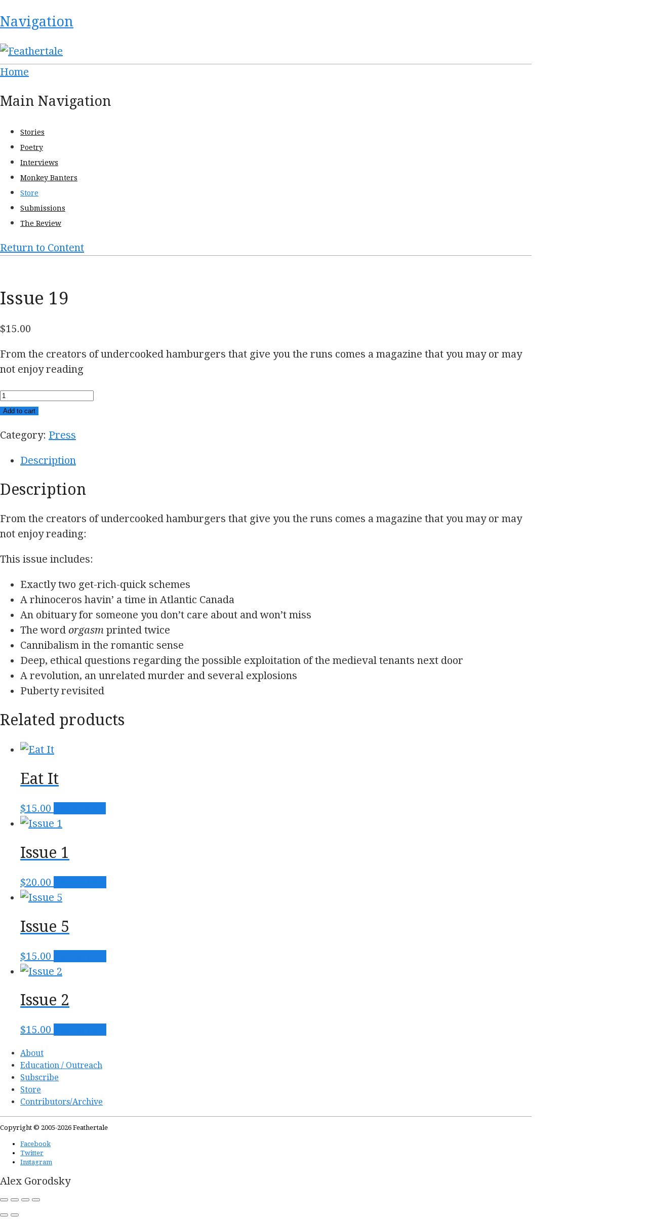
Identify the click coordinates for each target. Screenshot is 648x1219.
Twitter (32, 1153)
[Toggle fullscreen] (15, 1199)
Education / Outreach (61, 1065)
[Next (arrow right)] (15, 1214)
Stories (32, 132)
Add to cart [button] (80, 882)
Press (62, 435)
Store (29, 193)
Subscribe (39, 1077)
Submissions (42, 208)
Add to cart (19, 411)
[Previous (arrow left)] (4, 1214)
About (32, 1053)
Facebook (35, 1144)
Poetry (31, 147)
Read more (80, 808)
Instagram (36, 1162)
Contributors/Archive (61, 1102)
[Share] (25, 1199)
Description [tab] (48, 460)
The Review (40, 223)
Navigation (36, 21)
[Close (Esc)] (36, 1199)
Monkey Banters (48, 178)
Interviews (39, 163)
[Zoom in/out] (4, 1199)
